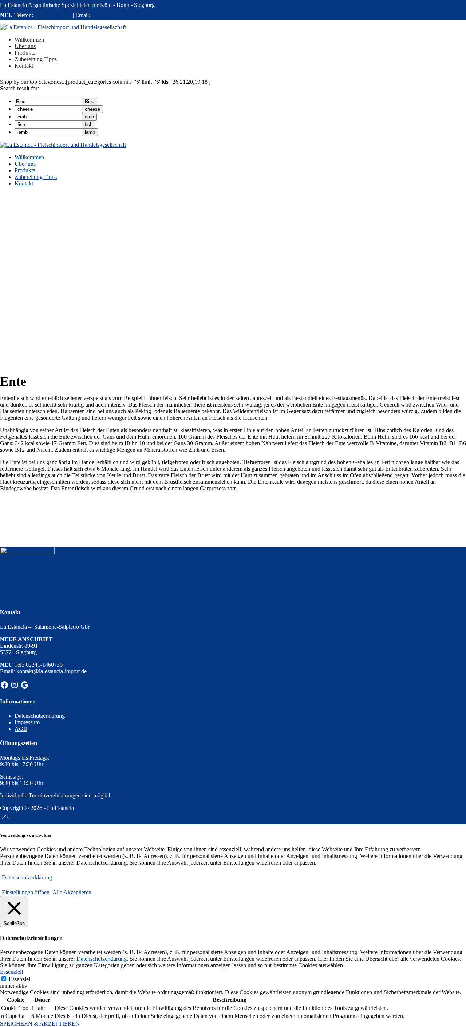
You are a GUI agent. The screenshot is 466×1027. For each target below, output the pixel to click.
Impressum (27, 722)
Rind (89, 101)
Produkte (25, 170)
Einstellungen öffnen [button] (26, 892)
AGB (21, 729)
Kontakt (24, 183)
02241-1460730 (53, 15)
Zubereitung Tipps (36, 177)
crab (89, 116)
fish (88, 124)
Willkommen (29, 157)
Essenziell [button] (11, 972)
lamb (90, 132)
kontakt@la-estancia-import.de (127, 15)
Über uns (25, 164)
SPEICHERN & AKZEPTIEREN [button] (40, 1023)
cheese (92, 109)
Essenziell (20, 979)
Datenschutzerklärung (40, 716)
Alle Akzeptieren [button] (71, 892)
